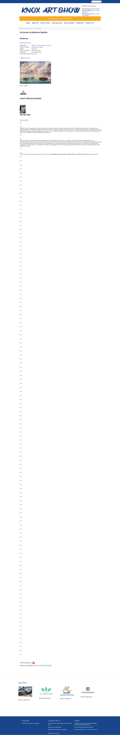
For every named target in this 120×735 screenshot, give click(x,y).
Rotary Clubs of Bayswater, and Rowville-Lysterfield (85, 724)
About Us (35, 23)
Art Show (25, 28)
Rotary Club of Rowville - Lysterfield (57, 729)
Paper (41, 47)
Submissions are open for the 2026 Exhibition (60, 18)
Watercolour (35, 47)
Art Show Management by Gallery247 (83, 727)
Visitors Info (57, 23)
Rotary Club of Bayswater (54, 727)
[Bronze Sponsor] (25, 690)
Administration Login (53, 733)
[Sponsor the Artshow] (88, 690)
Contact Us (89, 23)
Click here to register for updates (30, 723)
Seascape (34, 49)
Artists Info (45, 23)
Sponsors (80, 23)
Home (28, 23)
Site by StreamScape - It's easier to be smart (85, 729)
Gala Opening (69, 23)
